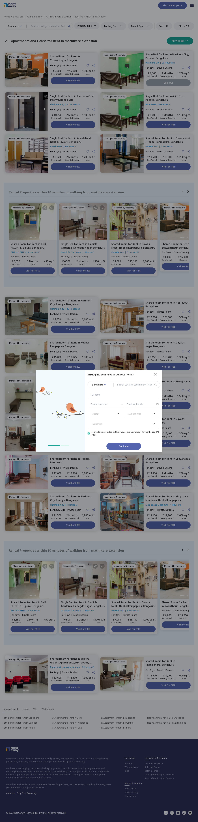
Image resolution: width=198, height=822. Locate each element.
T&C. (93, 435)
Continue (124, 446)
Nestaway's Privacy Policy (143, 432)
